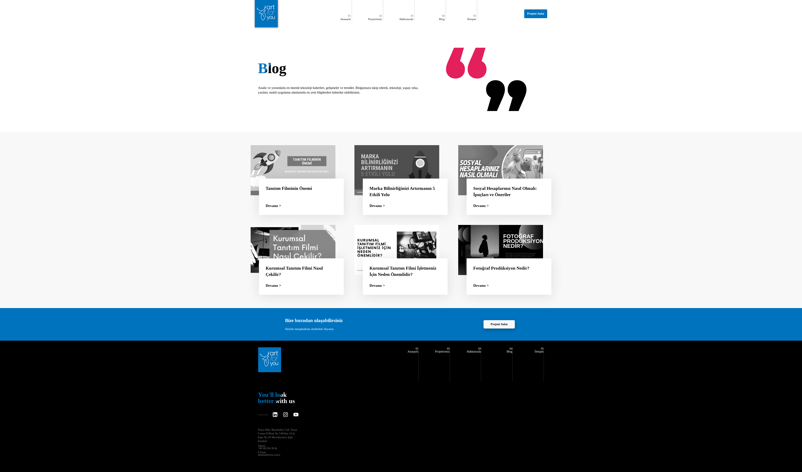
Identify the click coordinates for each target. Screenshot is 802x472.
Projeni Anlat (535, 13)
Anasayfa (345, 17)
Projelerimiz (375, 17)
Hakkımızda (406, 17)
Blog (442, 17)
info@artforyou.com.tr (269, 453)
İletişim (471, 17)
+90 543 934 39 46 (267, 447)
